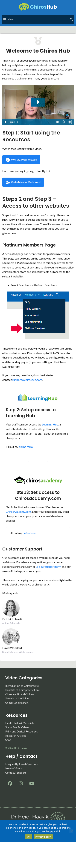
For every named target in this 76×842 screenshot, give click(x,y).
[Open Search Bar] (71, 19)
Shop (8, 739)
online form (26, 446)
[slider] (34, 122)
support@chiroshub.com (27, 379)
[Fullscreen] (70, 122)
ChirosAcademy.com (18, 511)
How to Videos (14, 768)
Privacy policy (43, 836)
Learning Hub (50, 424)
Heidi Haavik (20, 748)
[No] (71, 831)
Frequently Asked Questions (22, 764)
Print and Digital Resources (21, 731)
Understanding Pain (16, 702)
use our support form (49, 566)
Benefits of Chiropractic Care (22, 689)
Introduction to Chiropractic (22, 685)
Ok (28, 836)
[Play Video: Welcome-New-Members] (38, 102)
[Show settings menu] (63, 122)
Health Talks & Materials (19, 723)
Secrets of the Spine (17, 698)
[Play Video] (5, 122)
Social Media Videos (17, 727)
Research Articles (15, 735)
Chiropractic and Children (20, 694)
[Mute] (57, 122)
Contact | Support (15, 772)
